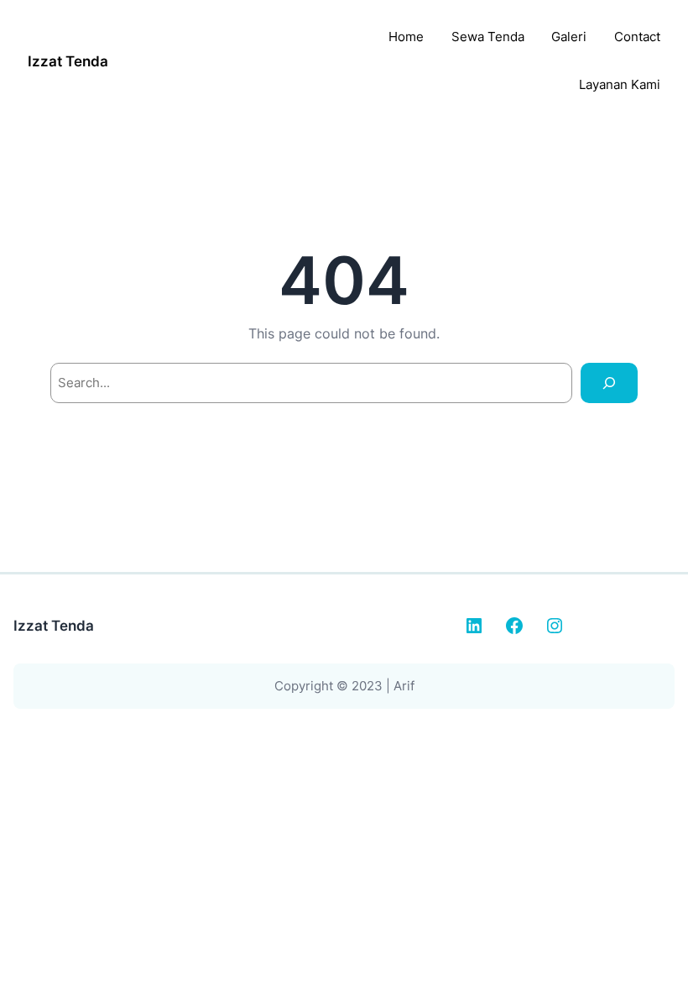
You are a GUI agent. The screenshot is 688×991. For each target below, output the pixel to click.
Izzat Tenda (68, 61)
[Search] (609, 383)
